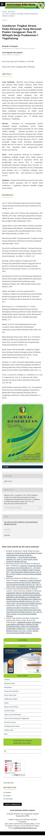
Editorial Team (9, 683)
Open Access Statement (12, 714)
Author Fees (8, 730)
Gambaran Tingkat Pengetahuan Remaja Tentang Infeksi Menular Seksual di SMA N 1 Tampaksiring (24, 555)
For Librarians (8, 799)
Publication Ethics (11, 699)
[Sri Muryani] (5, 751)
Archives (11, 11)
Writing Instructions (11, 726)
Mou (6, 734)
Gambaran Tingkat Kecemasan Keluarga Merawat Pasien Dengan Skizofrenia (23, 581)
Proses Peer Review (11, 691)
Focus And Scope (10, 695)
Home (4, 11)
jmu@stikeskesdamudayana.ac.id (25, 828)
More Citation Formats (13, 507)
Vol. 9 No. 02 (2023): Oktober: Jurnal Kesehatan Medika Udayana (20, 15)
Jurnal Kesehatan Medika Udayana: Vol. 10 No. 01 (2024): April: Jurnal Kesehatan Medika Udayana (22, 559)
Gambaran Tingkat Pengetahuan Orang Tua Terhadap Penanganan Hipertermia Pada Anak (23, 609)
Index (6, 703)
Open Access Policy (11, 707)
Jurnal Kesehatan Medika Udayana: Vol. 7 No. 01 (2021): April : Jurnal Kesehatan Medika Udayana (24, 586)
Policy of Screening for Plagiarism (16, 718)
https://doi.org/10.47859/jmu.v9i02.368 (20, 61)
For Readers (7, 792)
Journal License (10, 722)
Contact (7, 680)
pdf (6, 467)
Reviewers (8, 687)
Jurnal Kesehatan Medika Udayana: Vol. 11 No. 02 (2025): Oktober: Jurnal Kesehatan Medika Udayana (24, 614)
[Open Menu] (2, 4)
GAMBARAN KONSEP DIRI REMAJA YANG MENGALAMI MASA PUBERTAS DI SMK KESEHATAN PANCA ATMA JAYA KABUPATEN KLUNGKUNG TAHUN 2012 (23, 625)
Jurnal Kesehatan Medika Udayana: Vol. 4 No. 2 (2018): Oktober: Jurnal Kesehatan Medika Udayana (23, 631)
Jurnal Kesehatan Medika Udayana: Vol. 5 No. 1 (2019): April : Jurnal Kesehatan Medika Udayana (24, 602)
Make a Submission (12, 804)
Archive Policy (9, 711)
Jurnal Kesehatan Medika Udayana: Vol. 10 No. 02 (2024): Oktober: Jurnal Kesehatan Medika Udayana (23, 574)
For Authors (7, 796)
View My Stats (8, 783)
